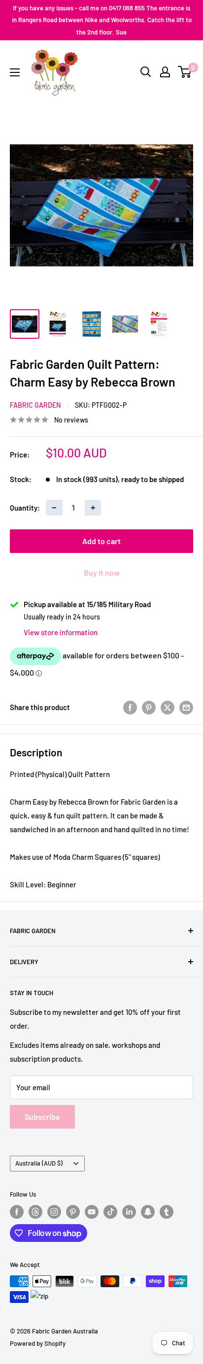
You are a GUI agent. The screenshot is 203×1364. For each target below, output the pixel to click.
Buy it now (102, 572)
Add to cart (101, 541)
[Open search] (145, 71)
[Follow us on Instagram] (54, 1212)
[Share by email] (186, 707)
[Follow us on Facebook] (17, 1212)
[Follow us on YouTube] (92, 1212)
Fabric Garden (35, 405)
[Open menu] (15, 72)
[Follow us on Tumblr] (166, 1212)
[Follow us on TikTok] (110, 1212)
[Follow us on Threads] (35, 1212)
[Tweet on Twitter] (167, 707)
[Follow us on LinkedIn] (129, 1212)
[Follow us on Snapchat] (148, 1212)
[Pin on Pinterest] (149, 707)
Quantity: (25, 507)
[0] (185, 72)
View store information (61, 632)
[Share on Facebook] (130, 707)
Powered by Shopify (38, 1343)
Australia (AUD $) (39, 1163)
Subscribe (42, 1116)
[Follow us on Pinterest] (73, 1212)
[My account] (165, 71)
